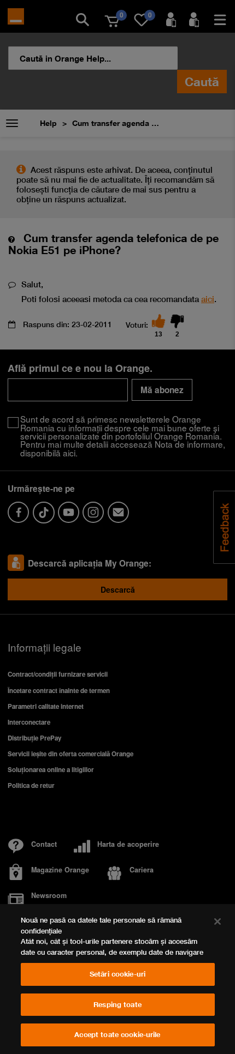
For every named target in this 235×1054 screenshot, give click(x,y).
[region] (117, 979)
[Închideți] (217, 921)
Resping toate (117, 1004)
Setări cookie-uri (117, 973)
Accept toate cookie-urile (117, 1034)
